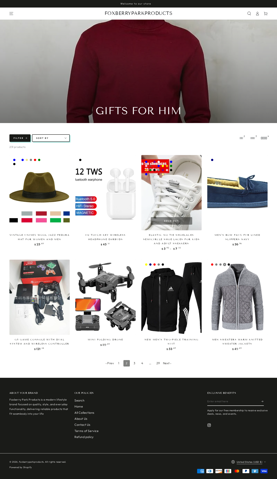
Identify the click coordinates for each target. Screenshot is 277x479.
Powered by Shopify (20, 467)
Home (78, 406)
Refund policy (84, 437)
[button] (249, 13)
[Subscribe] (262, 401)
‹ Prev (110, 363)
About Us (80, 418)
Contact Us (82, 425)
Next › (167, 363)
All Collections (84, 412)
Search (79, 400)
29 (158, 363)
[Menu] (11, 13)
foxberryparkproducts (31, 461)
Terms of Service (86, 431)
